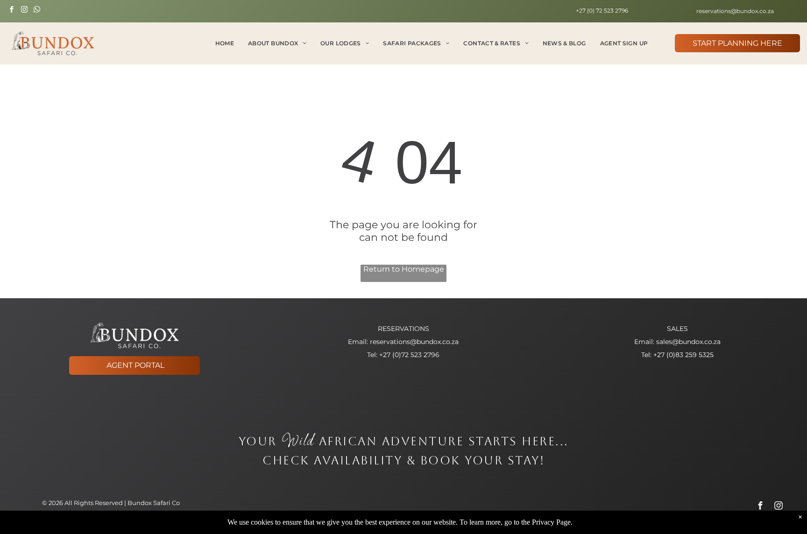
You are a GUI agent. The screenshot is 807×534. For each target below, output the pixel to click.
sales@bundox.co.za (688, 341)
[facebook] (11, 10)
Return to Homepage (403, 269)
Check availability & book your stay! (403, 460)
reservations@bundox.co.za (414, 341)
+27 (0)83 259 (675, 355)
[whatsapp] (37, 10)
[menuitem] (224, 43)
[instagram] (24, 10)
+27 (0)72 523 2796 (409, 355)
